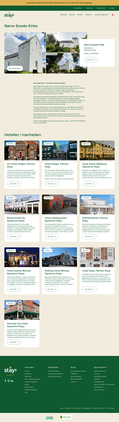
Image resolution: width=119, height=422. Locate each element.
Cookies (73, 382)
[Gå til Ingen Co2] (65, 417)
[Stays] (9, 14)
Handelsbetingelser (100, 376)
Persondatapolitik (76, 379)
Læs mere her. (87, 3)
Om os (27, 371)
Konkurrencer (29, 387)
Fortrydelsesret (98, 387)
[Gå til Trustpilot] (49, 417)
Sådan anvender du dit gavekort (104, 384)
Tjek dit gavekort (99, 390)
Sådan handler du (99, 371)
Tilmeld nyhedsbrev (31, 390)
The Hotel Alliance (54, 371)
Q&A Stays (28, 376)
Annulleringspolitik (31, 382)
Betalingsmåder (99, 382)
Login (113, 8)
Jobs (26, 392)
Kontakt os (28, 374)
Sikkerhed (97, 379)
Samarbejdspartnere (55, 376)
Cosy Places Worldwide (55, 374)
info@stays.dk (87, 408)
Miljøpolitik (74, 374)
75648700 (101, 408)
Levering (96, 374)
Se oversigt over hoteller (78, 371)
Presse (27, 384)
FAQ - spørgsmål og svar (32, 379)
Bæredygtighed (76, 376)
